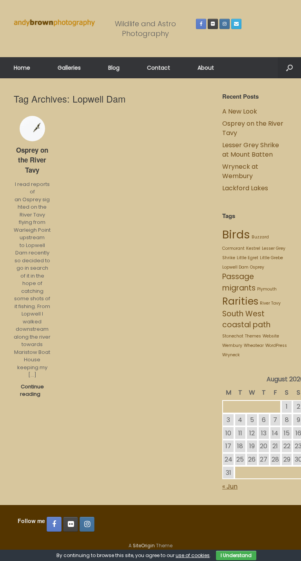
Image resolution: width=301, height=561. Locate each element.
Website (271, 336)
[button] (289, 67)
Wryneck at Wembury (240, 171)
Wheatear (254, 345)
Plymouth (267, 289)
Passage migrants (239, 282)
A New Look (239, 111)
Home (22, 68)
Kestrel (253, 248)
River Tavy (270, 303)
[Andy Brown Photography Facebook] (201, 24)
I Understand (236, 555)
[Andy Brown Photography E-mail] (236, 24)
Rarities (240, 301)
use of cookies (193, 555)
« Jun (230, 486)
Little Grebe (271, 258)
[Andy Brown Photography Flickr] (213, 24)
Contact (158, 68)
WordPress (276, 345)
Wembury (232, 345)
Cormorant (233, 248)
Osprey (257, 267)
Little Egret (247, 258)
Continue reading (32, 390)
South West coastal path (246, 319)
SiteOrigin (144, 546)
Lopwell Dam (235, 267)
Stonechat (232, 336)
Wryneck (231, 355)
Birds (236, 234)
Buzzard (260, 237)
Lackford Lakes (245, 188)
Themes (253, 336)
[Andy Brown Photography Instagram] (224, 24)
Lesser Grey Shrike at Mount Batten (250, 150)
